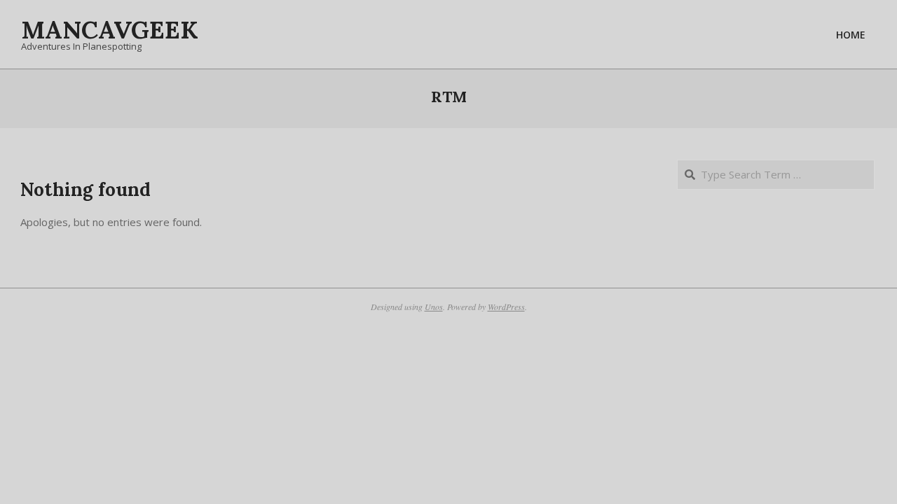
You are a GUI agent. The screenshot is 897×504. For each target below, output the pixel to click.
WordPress (506, 306)
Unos (434, 306)
